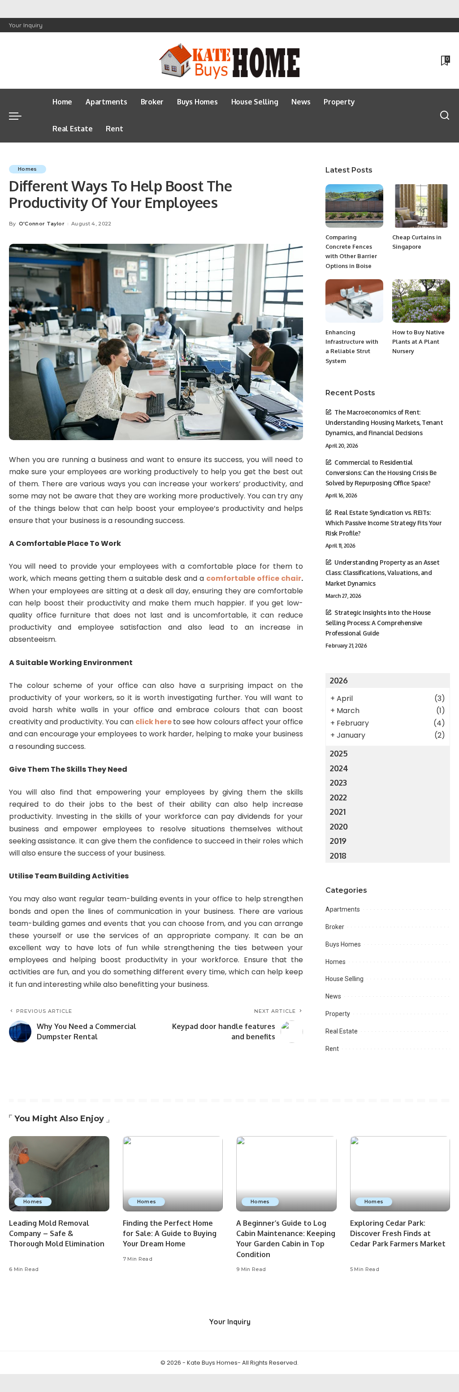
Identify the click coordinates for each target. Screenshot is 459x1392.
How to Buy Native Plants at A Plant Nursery (418, 342)
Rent (332, 1048)
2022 (338, 797)
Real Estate (341, 1031)
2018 (338, 855)
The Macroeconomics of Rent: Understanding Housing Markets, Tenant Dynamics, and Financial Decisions (384, 422)
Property (337, 1013)
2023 (338, 782)
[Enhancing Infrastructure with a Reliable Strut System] (354, 301)
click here (153, 722)
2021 (338, 812)
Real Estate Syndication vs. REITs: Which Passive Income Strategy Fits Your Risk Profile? (383, 523)
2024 (339, 768)
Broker (334, 926)
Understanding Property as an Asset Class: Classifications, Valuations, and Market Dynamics (382, 572)
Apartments (342, 909)
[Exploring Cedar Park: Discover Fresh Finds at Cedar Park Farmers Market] (400, 1173)
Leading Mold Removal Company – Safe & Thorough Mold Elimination (56, 1233)
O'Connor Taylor (42, 223)
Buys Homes (343, 944)
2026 (339, 680)
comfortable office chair (253, 578)
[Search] (444, 116)
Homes (27, 169)
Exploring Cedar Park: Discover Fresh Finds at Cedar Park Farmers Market (398, 1233)
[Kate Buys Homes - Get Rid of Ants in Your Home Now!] (229, 60)
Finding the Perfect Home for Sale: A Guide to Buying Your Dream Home (170, 1233)
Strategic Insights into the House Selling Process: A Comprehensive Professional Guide (378, 623)
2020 (339, 826)
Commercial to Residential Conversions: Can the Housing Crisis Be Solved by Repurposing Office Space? (381, 472)
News (333, 996)
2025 (339, 753)
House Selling (344, 978)
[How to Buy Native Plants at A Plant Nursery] (421, 301)
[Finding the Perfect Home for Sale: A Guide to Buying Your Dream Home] (173, 1173)
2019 (338, 841)
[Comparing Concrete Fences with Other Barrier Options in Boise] (354, 206)
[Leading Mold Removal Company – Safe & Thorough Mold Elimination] (59, 1173)
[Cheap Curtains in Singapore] (421, 206)
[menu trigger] (19, 116)
